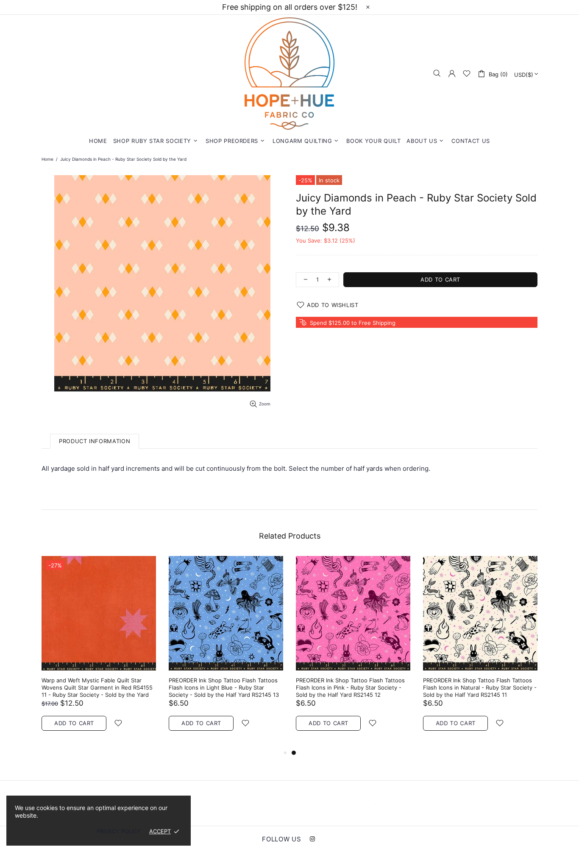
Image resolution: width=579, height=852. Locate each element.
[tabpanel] (353, 652)
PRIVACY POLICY (119, 831)
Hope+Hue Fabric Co (289, 73)
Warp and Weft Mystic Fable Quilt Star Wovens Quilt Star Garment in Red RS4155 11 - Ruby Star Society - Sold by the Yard (97, 687)
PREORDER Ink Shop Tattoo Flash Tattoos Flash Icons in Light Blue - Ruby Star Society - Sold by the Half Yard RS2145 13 (224, 687)
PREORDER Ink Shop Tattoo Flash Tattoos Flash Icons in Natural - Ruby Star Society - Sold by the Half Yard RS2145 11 (480, 687)
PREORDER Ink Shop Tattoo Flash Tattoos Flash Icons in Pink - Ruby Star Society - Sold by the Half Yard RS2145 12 (350, 687)
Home (47, 159)
